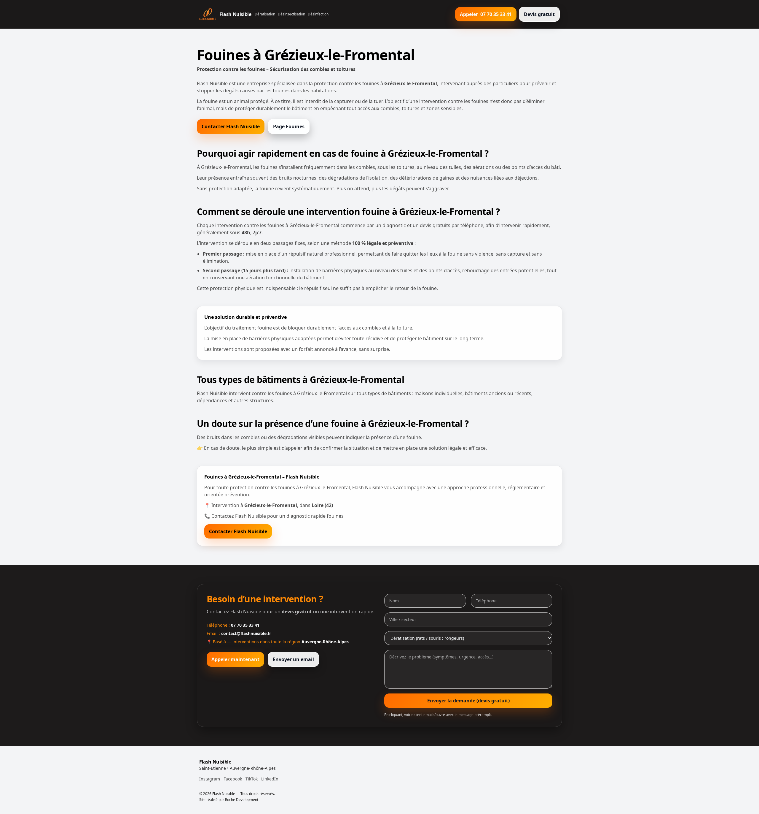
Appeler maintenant (235, 659)
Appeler (486, 14)
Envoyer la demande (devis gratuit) (468, 700)
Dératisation (265, 14)
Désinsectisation (291, 14)
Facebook (233, 779)
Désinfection (318, 14)
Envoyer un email (293, 659)
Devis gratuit (539, 14)
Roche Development (241, 799)
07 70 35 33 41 (245, 625)
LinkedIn (269, 779)
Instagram (209, 779)
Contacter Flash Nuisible (231, 126)
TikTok (251, 779)
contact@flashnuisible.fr (246, 633)
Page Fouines (288, 126)
